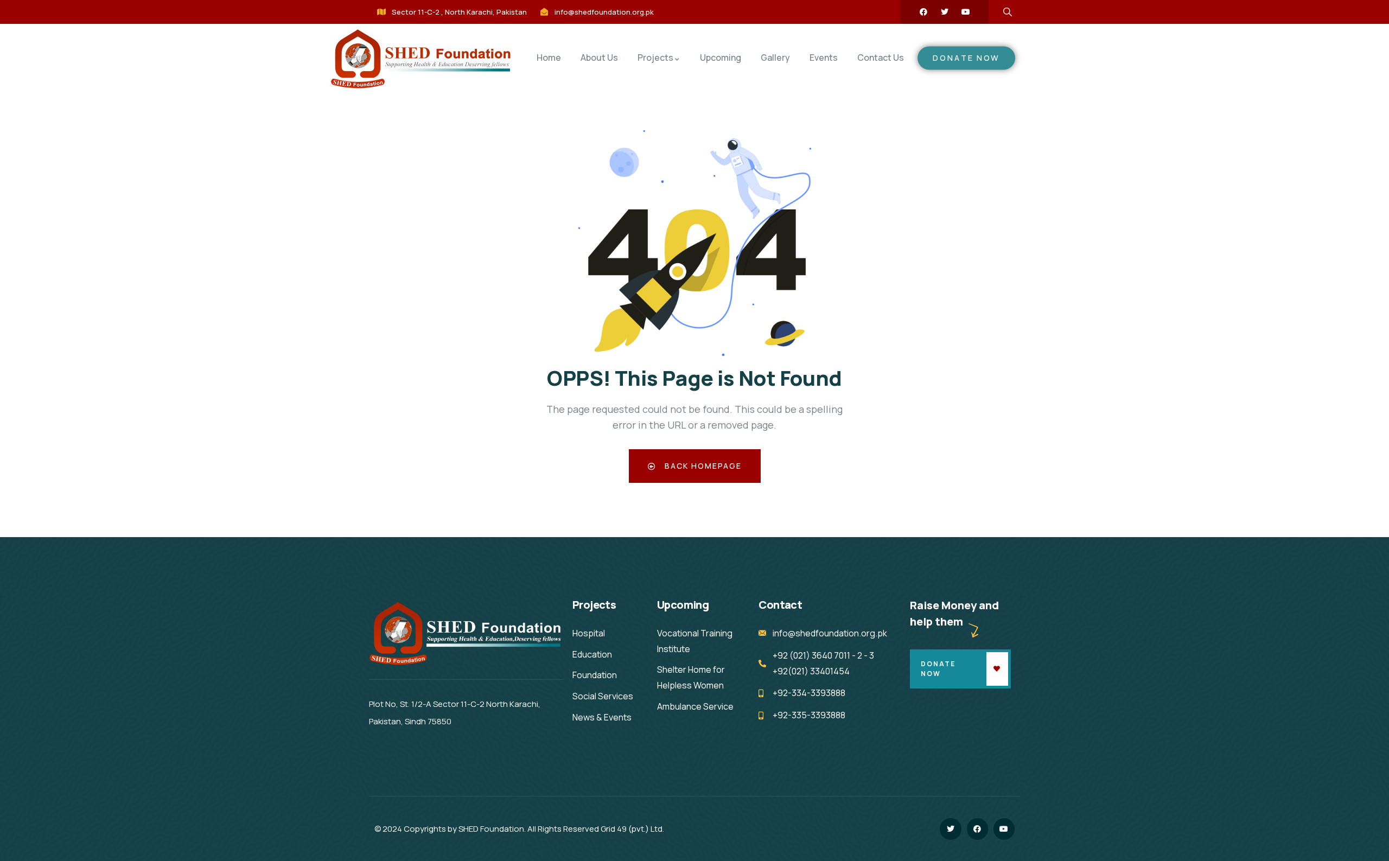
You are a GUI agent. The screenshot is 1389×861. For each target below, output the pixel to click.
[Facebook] (923, 12)
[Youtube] (966, 12)
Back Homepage (702, 466)
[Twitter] (944, 12)
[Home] (421, 59)
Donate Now (938, 668)
